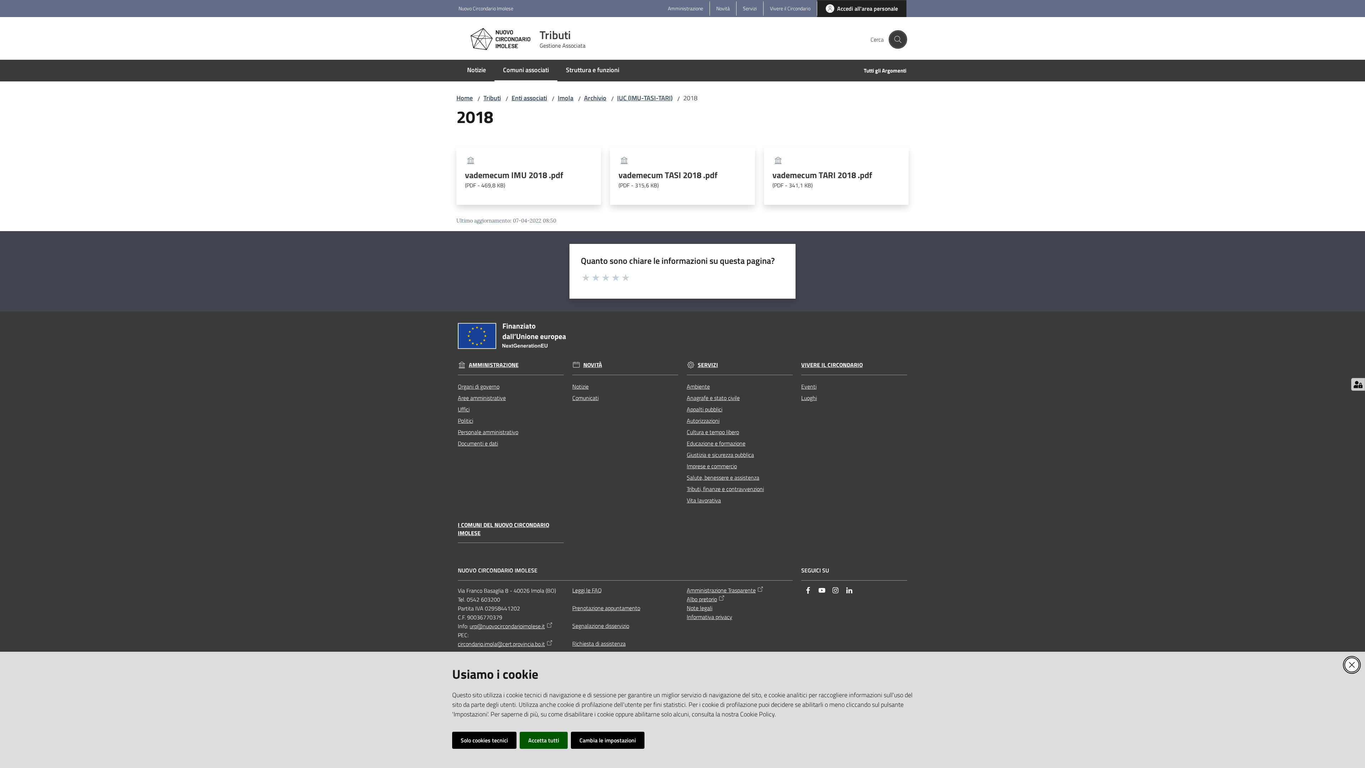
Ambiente (698, 386)
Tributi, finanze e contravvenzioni (725, 489)
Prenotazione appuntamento (606, 608)
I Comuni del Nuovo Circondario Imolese (503, 529)
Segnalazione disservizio (600, 626)
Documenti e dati (478, 443)
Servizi (708, 365)
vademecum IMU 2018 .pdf (514, 180)
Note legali (699, 608)
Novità (592, 365)
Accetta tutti (543, 740)
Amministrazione (494, 365)
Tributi (492, 98)
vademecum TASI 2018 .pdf (668, 180)
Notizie (580, 386)
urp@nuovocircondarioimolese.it (507, 626)
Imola (565, 98)
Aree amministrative (482, 398)
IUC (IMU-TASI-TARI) (645, 98)
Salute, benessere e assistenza (723, 477)
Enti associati (529, 98)
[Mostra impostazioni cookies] (1358, 384)
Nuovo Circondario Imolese (486, 8)
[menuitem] (476, 70)
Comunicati (585, 398)
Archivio (595, 98)
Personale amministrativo (488, 432)
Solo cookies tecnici (484, 740)
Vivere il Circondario (832, 365)
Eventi (809, 386)
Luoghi (809, 398)
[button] (897, 39)
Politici (465, 420)
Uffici (464, 409)
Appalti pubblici (704, 409)
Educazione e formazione (716, 443)
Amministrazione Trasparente (721, 590)
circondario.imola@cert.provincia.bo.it (501, 644)
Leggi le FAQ (587, 590)
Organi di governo (478, 386)
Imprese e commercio (712, 466)
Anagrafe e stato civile (713, 398)
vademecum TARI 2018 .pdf (822, 180)
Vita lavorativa (704, 500)
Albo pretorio (702, 599)
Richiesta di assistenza (599, 643)
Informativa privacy (709, 617)
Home (464, 98)
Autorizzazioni (703, 420)
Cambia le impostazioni (607, 740)
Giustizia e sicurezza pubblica (720, 454)
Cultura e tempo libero (713, 432)
